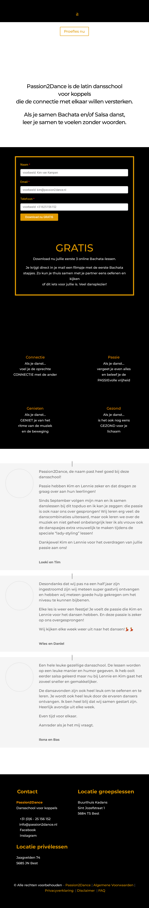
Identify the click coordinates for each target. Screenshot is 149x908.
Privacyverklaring (59, 891)
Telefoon (27, 199)
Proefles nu (74, 31)
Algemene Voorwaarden (113, 885)
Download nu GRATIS (39, 217)
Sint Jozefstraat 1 (91, 808)
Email (25, 182)
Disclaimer (86, 891)
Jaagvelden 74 (28, 858)
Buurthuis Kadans (92, 802)
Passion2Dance (78, 885)
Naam (25, 164)
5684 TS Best (88, 813)
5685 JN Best (27, 863)
